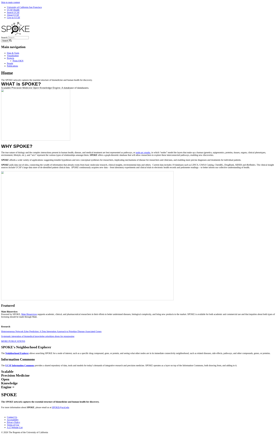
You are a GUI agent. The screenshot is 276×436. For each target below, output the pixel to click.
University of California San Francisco (24, 7)
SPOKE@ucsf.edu (60, 407)
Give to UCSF (13, 17)
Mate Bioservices (29, 314)
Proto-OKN (18, 61)
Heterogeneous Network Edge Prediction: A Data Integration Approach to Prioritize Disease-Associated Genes (51, 331)
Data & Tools (13, 53)
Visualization (13, 55)
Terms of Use (13, 425)
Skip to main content (10, 2)
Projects (10, 58)
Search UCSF (13, 12)
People (10, 63)
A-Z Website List (15, 427)
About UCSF (13, 15)
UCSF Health (13, 10)
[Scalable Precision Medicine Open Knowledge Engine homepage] (15, 35)
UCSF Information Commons (19, 365)
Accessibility (13, 419)
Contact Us (12, 417)
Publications (12, 66)
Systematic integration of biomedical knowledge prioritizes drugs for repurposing (37, 336)
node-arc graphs (143, 152)
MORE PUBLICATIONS (13, 341)
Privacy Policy (13, 422)
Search (4, 37)
